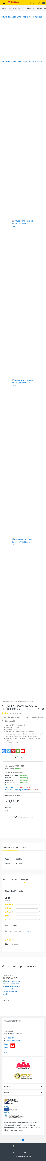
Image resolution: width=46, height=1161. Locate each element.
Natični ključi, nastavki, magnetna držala (14, 701)
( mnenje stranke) (16, 713)
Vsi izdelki (29, 701)
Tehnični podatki (10, 848)
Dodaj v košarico (24, 1156)
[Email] (18, 751)
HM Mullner (20, 863)
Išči (30, 2)
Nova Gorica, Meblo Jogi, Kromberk (16, 790)
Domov (4, 8)
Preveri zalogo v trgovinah (15, 772)
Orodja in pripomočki (16, 8)
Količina (8, 807)
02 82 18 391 (10, 1038)
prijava (28, 931)
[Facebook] (4, 751)
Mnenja (25, 848)
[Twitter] (9, 751)
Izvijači (5, 975)
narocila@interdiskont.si (14, 1040)
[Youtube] (23, 751)
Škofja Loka (9, 787)
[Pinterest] (13, 751)
